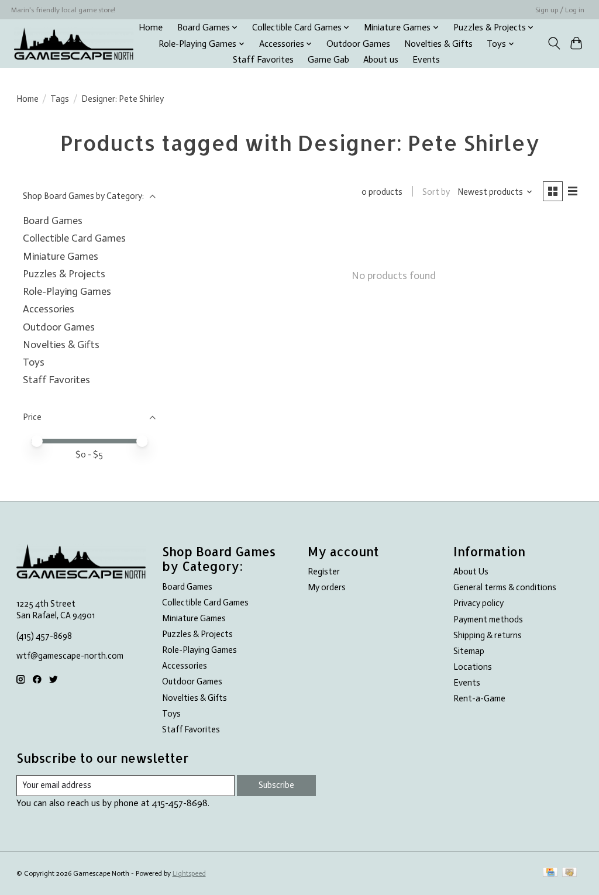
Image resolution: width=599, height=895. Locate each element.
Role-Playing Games (67, 291)
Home (151, 27)
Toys (33, 362)
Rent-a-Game (479, 698)
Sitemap (468, 651)
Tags (59, 99)
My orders (327, 587)
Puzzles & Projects (64, 273)
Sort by (436, 192)
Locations (472, 667)
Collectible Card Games (74, 238)
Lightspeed (189, 873)
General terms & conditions (504, 587)
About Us (470, 571)
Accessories (48, 308)
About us (380, 59)
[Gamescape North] (73, 43)
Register (324, 571)
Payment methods (488, 619)
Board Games (52, 220)
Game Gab (328, 59)
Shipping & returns (487, 635)
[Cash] (569, 873)
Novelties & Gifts (438, 44)
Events (426, 59)
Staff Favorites (263, 59)
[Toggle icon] (553, 43)
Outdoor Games (358, 44)
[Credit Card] (550, 873)
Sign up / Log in (559, 10)
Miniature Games (60, 256)
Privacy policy (478, 603)
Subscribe (276, 785)
